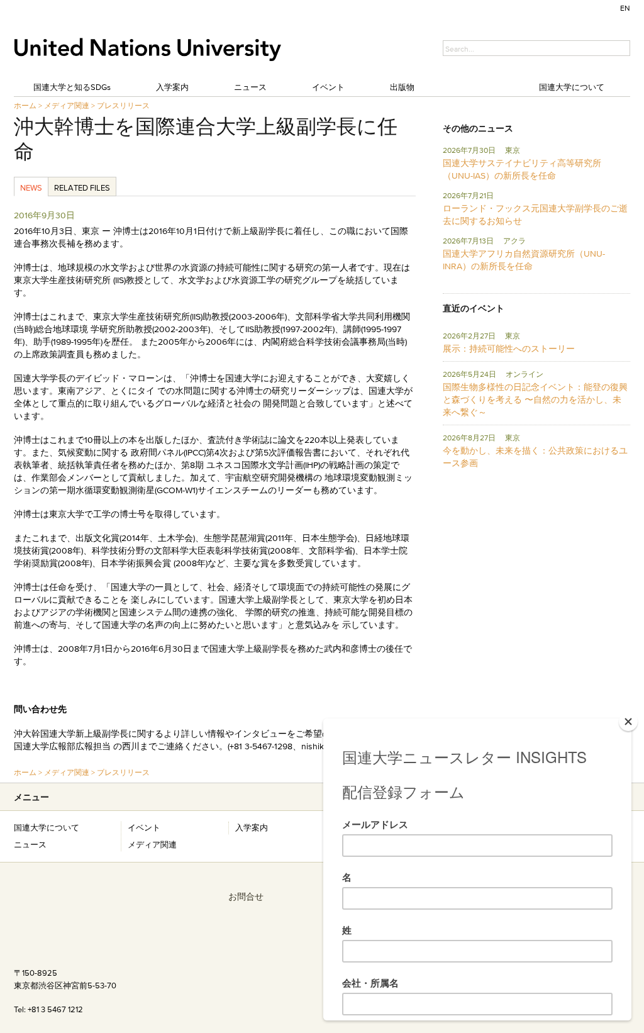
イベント (328, 86)
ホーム (25, 105)
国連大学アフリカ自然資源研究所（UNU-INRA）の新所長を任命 (524, 259)
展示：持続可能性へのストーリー (509, 348)
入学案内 (172, 86)
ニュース (250, 86)
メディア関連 (66, 105)
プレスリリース (123, 105)
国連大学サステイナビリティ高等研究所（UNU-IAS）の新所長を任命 (522, 169)
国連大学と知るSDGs (72, 86)
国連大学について (571, 86)
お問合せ (246, 896)
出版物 (402, 86)
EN (625, 8)
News (31, 187)
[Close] (628, 721)
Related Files (82, 187)
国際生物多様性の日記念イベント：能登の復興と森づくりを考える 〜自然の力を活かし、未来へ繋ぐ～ (535, 399)
